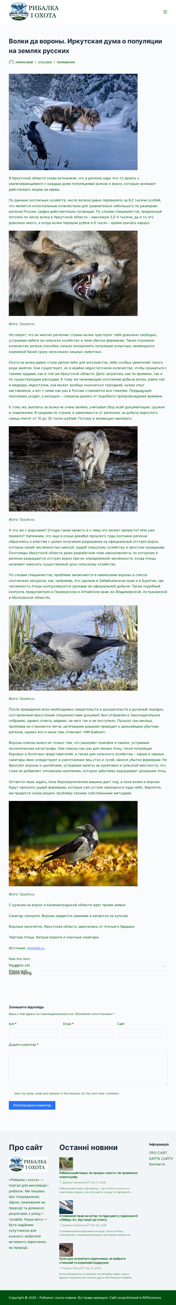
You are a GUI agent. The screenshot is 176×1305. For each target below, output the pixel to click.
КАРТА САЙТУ (161, 1158)
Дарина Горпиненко (74, 1182)
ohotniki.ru (35, 948)
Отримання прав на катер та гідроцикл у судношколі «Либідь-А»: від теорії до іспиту (98, 1218)
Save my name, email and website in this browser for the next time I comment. (67, 1093)
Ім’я (13, 1024)
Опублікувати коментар (32, 1105)
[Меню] (165, 12)
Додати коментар (23, 1045)
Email (68, 1024)
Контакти (157, 1164)
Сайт (121, 1024)
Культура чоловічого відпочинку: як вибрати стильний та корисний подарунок (92, 1260)
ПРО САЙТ (158, 1153)
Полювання (66, 62)
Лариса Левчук (72, 1268)
